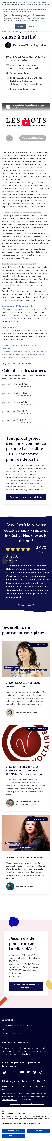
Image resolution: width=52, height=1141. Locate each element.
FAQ (4, 1029)
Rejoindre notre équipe (12, 1033)
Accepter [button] (20, 26)
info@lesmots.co (18, 973)
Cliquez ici (7, 1048)
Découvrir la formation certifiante (26, 497)
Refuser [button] (32, 26)
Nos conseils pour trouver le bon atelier (26, 986)
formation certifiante (33, 84)
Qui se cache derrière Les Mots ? (17, 1025)
